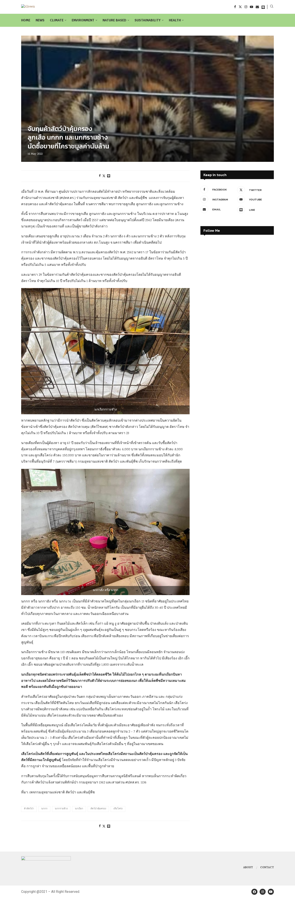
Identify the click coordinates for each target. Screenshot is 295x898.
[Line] (263, 7)
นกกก (44, 809)
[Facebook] (235, 7)
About (248, 868)
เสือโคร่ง (117, 809)
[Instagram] (245, 7)
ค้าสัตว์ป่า (29, 809)
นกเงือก (79, 809)
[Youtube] (251, 7)
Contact (267, 868)
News (40, 20)
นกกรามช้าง (61, 809)
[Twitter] (240, 7)
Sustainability (148, 20)
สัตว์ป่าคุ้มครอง (98, 809)
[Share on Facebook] (100, 176)
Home (25, 20)
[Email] (257, 7)
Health (175, 20)
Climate (56, 20)
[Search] (272, 7)
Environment (83, 20)
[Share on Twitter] (103, 176)
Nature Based (114, 20)
